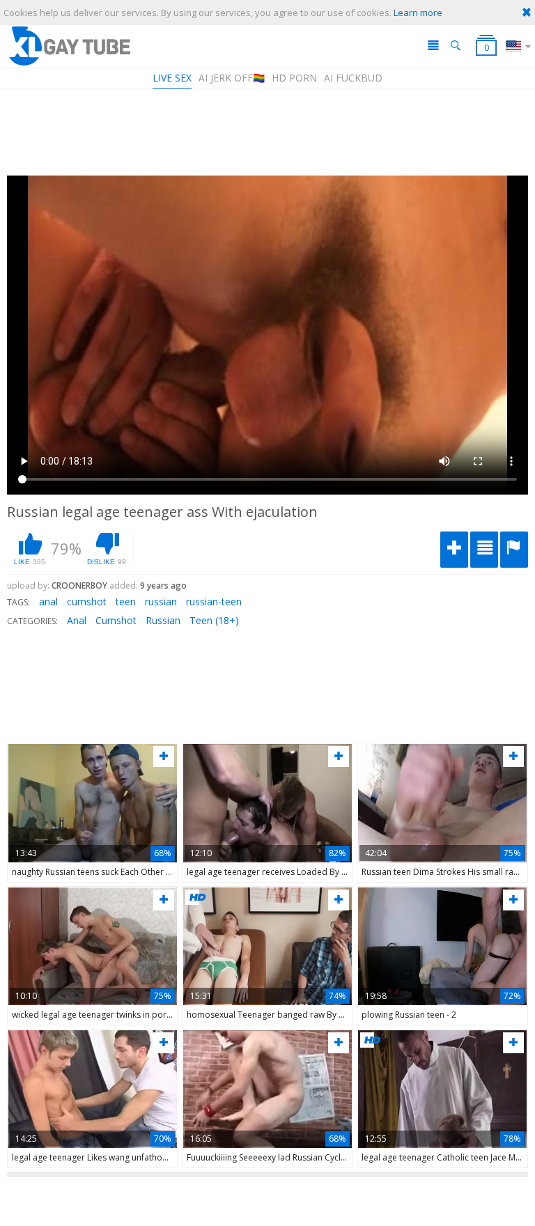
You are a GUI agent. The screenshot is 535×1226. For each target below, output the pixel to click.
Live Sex (172, 77)
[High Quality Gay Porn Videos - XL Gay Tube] (69, 45)
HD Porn (294, 77)
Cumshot (116, 620)
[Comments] (484, 549)
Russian (163, 620)
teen (126, 601)
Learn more (418, 12)
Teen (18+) (214, 620)
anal (48, 601)
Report (514, 549)
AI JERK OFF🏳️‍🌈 (232, 77)
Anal (76, 620)
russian (161, 601)
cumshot (87, 601)
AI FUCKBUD (353, 77)
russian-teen (214, 601)
